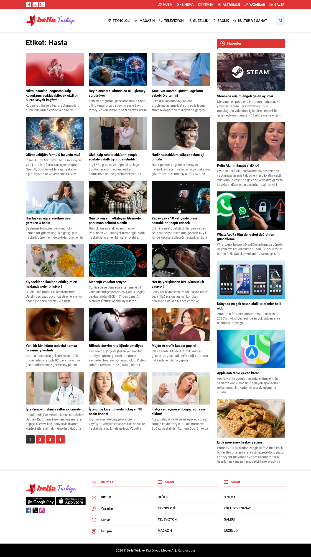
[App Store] (71, 503)
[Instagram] (42, 4)
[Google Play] (40, 503)
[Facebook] (28, 4)
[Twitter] (35, 4)
